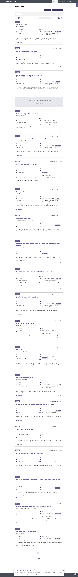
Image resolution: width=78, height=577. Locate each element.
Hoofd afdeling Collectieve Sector (27, 114)
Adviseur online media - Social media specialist (31, 139)
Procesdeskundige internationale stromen (30, 453)
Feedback (77, 5)
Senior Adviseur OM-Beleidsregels (27, 164)
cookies (49, 574)
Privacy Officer (21, 192)
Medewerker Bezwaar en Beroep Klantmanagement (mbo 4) (36, 272)
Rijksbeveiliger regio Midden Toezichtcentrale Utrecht (34, 506)
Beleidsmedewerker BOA (24, 378)
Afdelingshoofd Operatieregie (26, 532)
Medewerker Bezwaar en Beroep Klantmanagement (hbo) (35, 404)
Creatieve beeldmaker (23, 218)
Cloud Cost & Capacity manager (26, 51)
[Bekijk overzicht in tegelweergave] (62, 18)
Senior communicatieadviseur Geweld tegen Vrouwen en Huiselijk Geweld (38, 244)
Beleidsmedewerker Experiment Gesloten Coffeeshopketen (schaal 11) (38, 480)
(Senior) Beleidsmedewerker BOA (27, 297)
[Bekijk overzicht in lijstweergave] (59, 18)
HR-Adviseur (20, 350)
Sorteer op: (37, 18)
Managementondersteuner (25, 323)
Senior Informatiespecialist (25, 429)
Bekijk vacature (19, 42)
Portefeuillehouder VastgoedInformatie (29, 75)
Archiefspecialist (21, 25)
